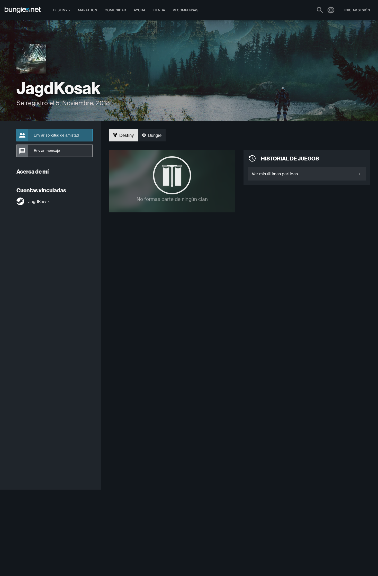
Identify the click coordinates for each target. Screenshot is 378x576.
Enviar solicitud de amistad (56, 135)
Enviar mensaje (47, 151)
